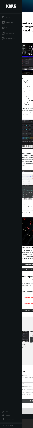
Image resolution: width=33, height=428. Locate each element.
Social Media (10, 419)
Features (9, 28)
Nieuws (8, 412)
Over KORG (10, 425)
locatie (8, 415)
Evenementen (10, 33)
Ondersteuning (10, 38)
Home (8, 17)
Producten (9, 22)
